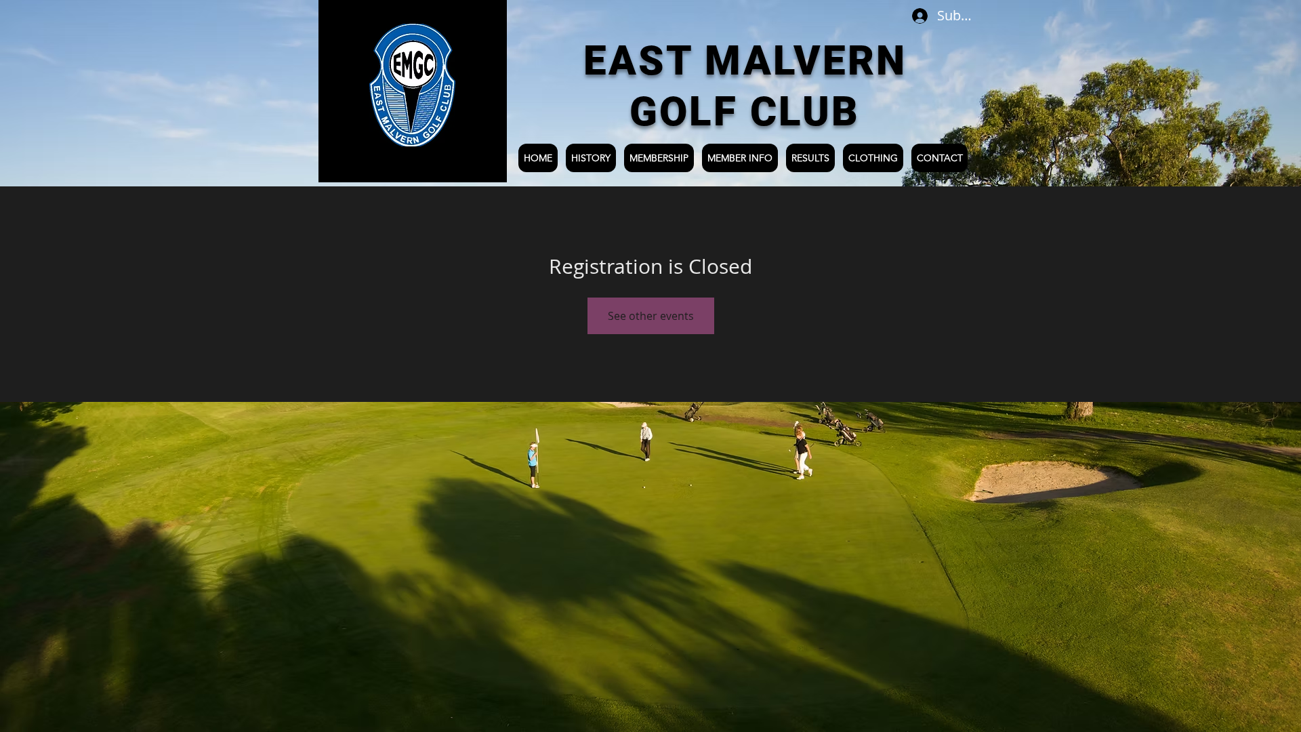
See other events (651, 315)
